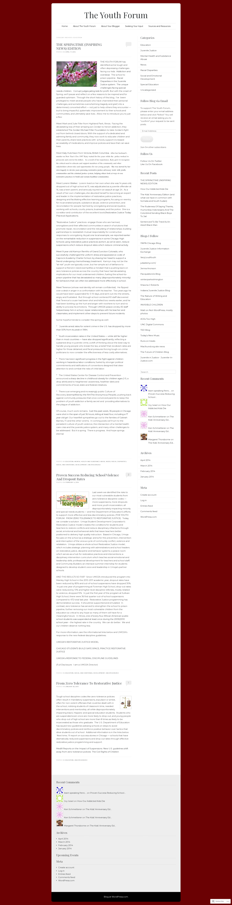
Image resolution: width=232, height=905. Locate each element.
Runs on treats (147, 341)
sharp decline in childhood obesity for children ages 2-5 (98, 378)
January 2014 (147, 476)
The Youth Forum (116, 14)
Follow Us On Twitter (151, 161)
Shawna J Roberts (149, 285)
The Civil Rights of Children (105, 751)
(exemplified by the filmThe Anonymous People (91, 394)
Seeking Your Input (134, 26)
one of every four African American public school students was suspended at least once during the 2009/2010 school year (92, 619)
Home (65, 26)
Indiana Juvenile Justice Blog (155, 290)
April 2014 (145, 460)
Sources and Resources (159, 26)
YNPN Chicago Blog (150, 243)
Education (69, 461)
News (108, 461)
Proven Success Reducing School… (108, 793)
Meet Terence (63, 287)
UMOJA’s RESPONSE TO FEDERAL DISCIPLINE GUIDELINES (87, 658)
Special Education (149, 84)
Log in (143, 500)
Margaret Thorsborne (159, 439)
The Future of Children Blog (154, 352)
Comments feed (148, 511)
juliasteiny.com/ (148, 263)
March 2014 (146, 465)
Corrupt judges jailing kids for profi (90, 91)
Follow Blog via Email (154, 101)
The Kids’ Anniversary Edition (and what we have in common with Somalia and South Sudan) (157, 197)
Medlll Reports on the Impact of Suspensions (79, 748)
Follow (146, 139)
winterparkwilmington (151, 279)
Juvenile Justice (148, 50)
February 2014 (147, 471)
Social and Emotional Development (71, 465)
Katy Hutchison (70, 153)
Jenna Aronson (148, 268)
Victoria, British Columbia (96, 153)
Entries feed (146, 506)
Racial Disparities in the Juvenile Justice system (113, 81)
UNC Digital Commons (152, 324)
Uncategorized (94, 465)
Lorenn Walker (69, 183)
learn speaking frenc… (159, 390)
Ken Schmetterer (157, 416)
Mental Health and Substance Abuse (89, 461)
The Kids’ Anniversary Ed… (161, 443)
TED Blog (145, 330)
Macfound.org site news (152, 346)
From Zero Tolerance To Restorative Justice (89, 683)
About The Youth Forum (84, 26)
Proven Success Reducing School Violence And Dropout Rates (87, 477)
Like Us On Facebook (151, 164)
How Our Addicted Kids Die (154, 189)
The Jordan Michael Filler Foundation (87, 130)
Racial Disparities (118, 461)
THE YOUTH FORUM (111, 61)
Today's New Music (150, 335)
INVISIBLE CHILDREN (151, 304)
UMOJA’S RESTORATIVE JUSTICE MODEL (77, 642)
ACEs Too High (147, 319)
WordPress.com (148, 517)
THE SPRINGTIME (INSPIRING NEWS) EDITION (79, 46)
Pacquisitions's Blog (150, 274)
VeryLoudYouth (148, 257)
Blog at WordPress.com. (116, 896)
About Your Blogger (110, 26)
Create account (148, 495)
